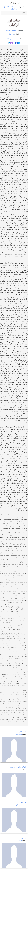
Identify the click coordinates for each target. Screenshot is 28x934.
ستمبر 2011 (11, 39)
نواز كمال (19, 805)
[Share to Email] (11, 43)
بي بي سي (19, 770)
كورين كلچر (23, 732)
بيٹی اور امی (22, 838)
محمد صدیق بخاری (10, 7)
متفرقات (11, 34)
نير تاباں (19, 840)
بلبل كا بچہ (23, 802)
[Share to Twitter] (19, 43)
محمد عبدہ (18, 734)
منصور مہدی (10, 30)
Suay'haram (14, 3)
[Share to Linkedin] (9, 43)
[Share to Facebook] (16, 43)
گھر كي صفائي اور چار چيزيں (17, 767)
